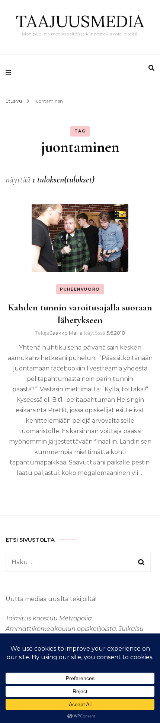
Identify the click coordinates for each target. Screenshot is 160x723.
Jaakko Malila (66, 333)
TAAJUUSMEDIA (80, 21)
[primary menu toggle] (10, 72)
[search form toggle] (151, 68)
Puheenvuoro (80, 289)
